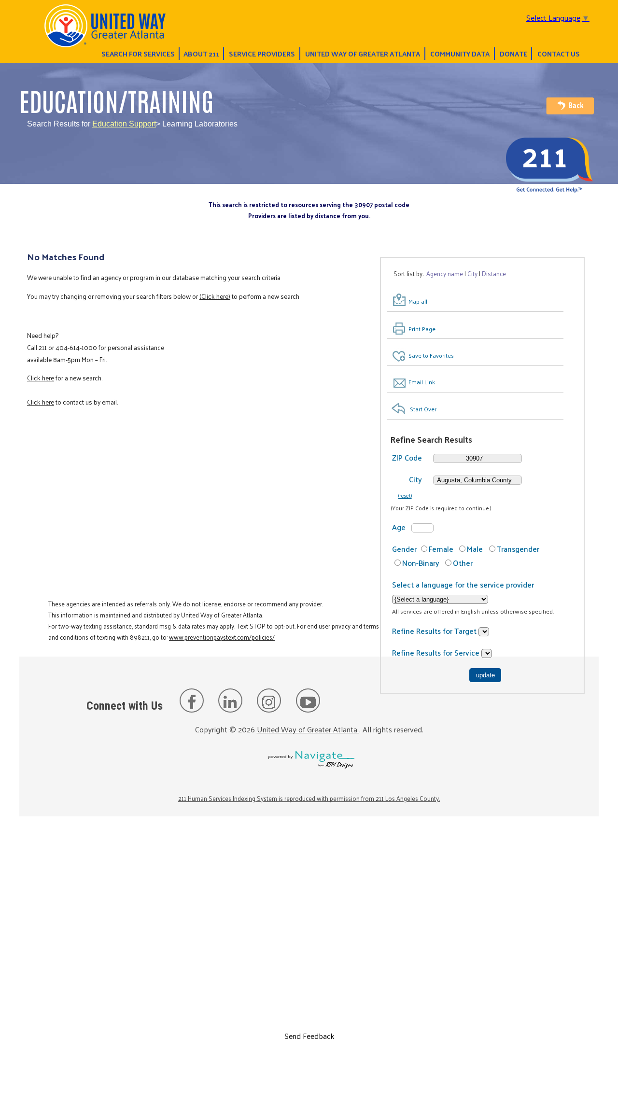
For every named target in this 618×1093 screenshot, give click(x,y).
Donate (513, 53)
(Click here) (214, 296)
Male (475, 549)
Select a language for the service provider (463, 584)
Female (441, 549)
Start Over (423, 409)
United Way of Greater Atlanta (362, 53)
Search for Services (138, 53)
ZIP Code (407, 457)
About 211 (201, 53)
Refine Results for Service (436, 652)
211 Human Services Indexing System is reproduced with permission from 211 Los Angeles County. (309, 798)
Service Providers (262, 53)
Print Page (421, 328)
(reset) (405, 495)
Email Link (421, 382)
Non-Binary (420, 563)
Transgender (518, 549)
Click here (40, 378)
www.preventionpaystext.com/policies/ (222, 637)
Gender (404, 549)
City (415, 479)
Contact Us (558, 53)
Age (399, 527)
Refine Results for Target (435, 631)
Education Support (124, 124)
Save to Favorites (431, 355)
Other (463, 563)
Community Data (460, 53)
